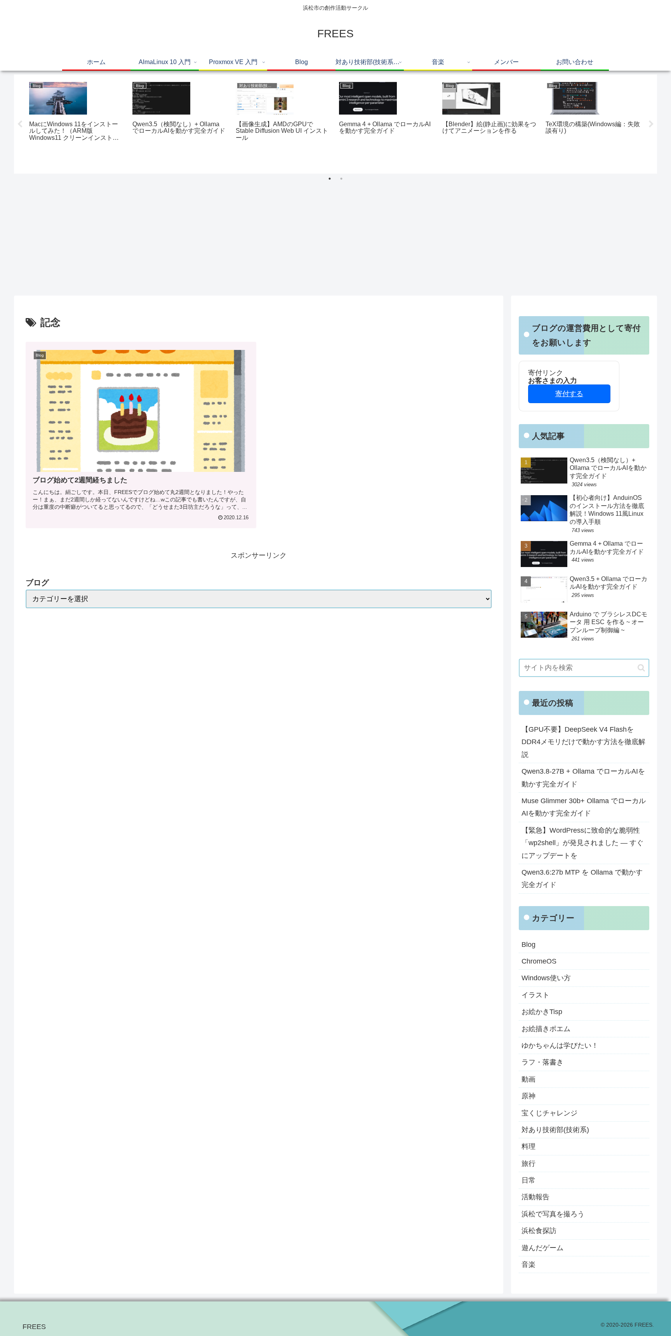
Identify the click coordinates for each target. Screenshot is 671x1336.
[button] (641, 667)
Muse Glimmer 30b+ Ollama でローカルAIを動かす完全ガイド (584, 807)
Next (651, 124)
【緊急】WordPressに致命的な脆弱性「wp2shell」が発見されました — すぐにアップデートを (582, 842)
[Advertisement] (335, 237)
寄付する (569, 394)
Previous (20, 124)
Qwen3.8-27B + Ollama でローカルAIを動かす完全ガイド (583, 777)
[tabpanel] (76, 122)
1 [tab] (330, 179)
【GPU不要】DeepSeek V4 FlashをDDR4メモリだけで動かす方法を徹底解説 (583, 741)
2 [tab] (341, 179)
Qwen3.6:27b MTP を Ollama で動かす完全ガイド (582, 878)
